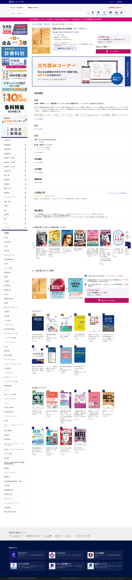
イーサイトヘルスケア (10, 416)
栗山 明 (61, 32)
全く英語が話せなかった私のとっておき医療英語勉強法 (105, 285)
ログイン (112, 2)
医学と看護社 (8, 430)
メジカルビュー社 (9, 255)
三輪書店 (6, 311)
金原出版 (6, 250)
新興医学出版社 (8, 298)
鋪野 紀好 (47, 24)
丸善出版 (6, 316)
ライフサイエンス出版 (10, 381)
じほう (6, 346)
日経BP (6, 303)
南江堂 (6, 420)
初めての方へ (59, 536)
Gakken (6, 294)
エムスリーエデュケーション (13, 364)
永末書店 (6, 458)
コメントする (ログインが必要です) (117, 193)
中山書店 (6, 281)
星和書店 (6, 477)
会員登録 (119, 2)
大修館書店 (7, 507)
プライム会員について (16, 536)
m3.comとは (120, 578)
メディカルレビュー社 (10, 333)
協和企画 (6, 351)
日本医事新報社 (8, 259)
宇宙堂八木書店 (8, 407)
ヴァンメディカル (9, 359)
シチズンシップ (8, 498)
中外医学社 (7, 242)
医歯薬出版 (7, 272)
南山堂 (6, 263)
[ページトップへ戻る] (126, 577)
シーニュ (6, 390)
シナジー (6, 403)
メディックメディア (10, 472)
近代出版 (6, 485)
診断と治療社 (8, 355)
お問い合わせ (111, 578)
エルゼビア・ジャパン (10, 377)
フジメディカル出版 (10, 338)
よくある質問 (48, 536)
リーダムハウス (8, 372)
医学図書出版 (8, 385)
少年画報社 (7, 368)
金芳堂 (6, 277)
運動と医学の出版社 (10, 512)
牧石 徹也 (55, 32)
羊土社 (6, 246)
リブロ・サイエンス (10, 399)
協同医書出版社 (8, 490)
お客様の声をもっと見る (63, 48)
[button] (129, 245)
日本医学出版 (8, 494)
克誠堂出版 (7, 290)
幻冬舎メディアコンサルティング (14, 449)
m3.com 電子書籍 (37, 24)
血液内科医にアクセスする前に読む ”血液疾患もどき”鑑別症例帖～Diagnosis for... (104, 280)
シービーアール (8, 324)
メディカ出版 (8, 268)
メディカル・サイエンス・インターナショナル (14, 444)
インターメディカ (9, 342)
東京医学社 (7, 439)
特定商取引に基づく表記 (33, 536)
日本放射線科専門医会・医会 (13, 481)
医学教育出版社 (8, 412)
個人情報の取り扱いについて (75, 578)
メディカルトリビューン (11, 503)
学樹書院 (6, 435)
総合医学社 (7, 285)
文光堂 (6, 237)
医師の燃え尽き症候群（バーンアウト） (102, 276)
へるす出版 (7, 320)
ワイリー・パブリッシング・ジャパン (14, 425)
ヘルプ (104, 578)
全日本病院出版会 (9, 329)
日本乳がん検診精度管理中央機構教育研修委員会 (14, 463)
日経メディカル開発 (10, 394)
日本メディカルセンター (11, 307)
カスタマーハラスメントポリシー (92, 578)
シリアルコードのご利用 (82, 536)
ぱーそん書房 (8, 454)
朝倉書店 (6, 468)
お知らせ (68, 536)
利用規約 (63, 578)
